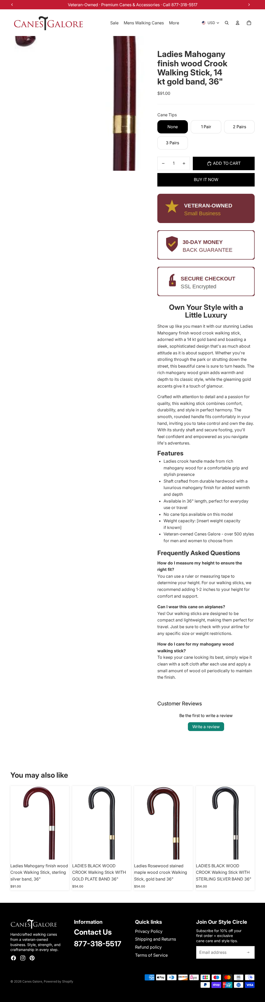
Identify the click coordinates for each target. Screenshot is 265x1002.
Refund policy (148, 947)
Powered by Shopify (58, 981)
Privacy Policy (149, 931)
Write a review (206, 726)
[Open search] (226, 22)
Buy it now (206, 179)
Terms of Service (151, 955)
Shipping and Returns (155, 939)
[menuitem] (174, 22)
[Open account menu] (237, 22)
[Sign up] (248, 952)
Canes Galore (32, 981)
